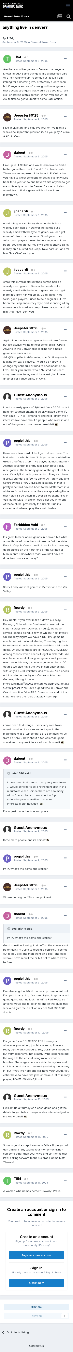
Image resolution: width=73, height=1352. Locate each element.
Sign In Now (36, 1282)
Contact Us (36, 1346)
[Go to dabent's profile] (7, 155)
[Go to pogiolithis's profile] (7, 443)
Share (37, 1307)
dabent (19, 152)
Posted (31, 60)
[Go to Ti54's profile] (7, 59)
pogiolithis (22, 441)
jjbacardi (21, 211)
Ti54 (9, 38)
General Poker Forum (44, 42)
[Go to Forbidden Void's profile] (7, 527)
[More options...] (66, 58)
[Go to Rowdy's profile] (7, 610)
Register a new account (37, 1255)
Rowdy (19, 608)
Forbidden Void (26, 525)
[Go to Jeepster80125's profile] (7, 117)
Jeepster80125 (26, 115)
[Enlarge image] (56, 424)
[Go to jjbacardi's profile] (7, 213)
